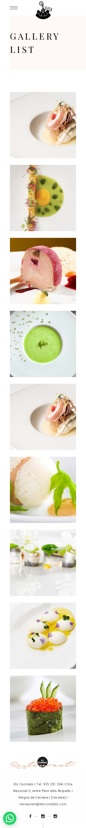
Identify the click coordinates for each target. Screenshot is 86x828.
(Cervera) (58, 797)
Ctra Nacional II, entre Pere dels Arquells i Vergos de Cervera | (43, 791)
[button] (9, 818)
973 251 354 (53, 784)
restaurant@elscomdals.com (43, 804)
